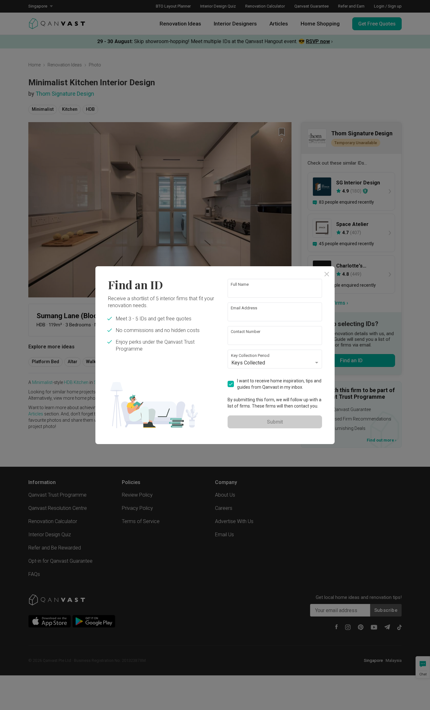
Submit (275, 422)
